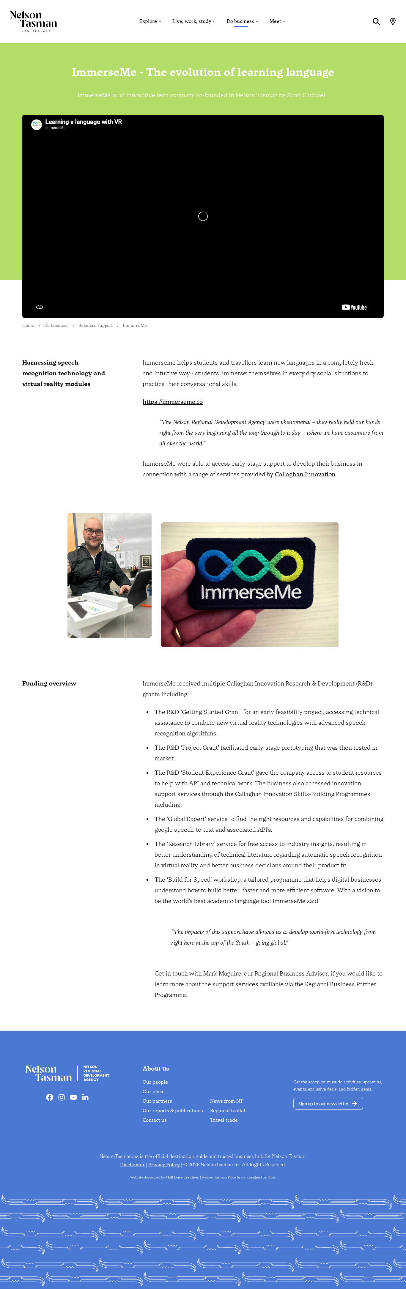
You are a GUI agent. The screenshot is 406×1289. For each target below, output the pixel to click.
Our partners (157, 1101)
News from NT (226, 1101)
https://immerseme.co (173, 401)
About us (156, 1068)
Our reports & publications (173, 1110)
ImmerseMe (135, 325)
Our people (155, 1082)
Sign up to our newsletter (323, 1103)
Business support (95, 325)
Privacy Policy (164, 1164)
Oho (271, 1177)
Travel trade (224, 1120)
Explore (148, 21)
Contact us (155, 1120)
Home (28, 325)
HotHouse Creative (182, 1177)
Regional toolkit (228, 1110)
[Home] (28, 21)
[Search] (376, 21)
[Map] (393, 21)
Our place (154, 1091)
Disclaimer (132, 1164)
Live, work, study (191, 21)
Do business (240, 21)
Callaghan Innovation (305, 474)
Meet (275, 21)
